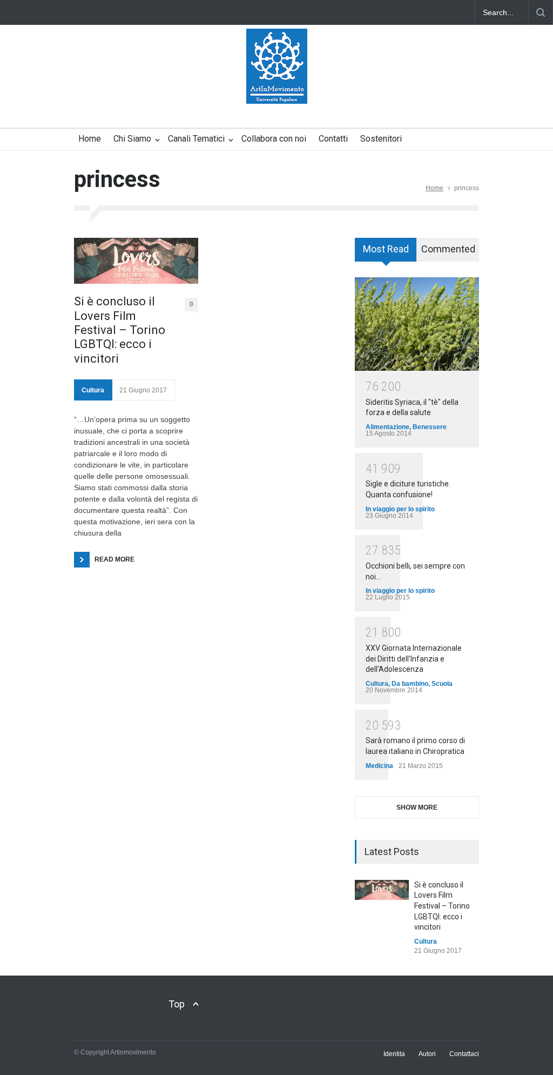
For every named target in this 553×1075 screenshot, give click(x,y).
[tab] (386, 253)
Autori (427, 1054)
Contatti (333, 138)
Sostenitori (381, 138)
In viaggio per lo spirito (400, 509)
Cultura (93, 390)
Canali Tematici (196, 138)
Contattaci (464, 1054)
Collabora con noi (273, 138)
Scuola (442, 683)
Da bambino (410, 683)
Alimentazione (387, 427)
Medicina (379, 766)
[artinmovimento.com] (276, 86)
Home (89, 138)
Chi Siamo (132, 138)
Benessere (430, 427)
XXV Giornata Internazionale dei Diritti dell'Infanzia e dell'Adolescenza (414, 658)
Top (176, 1004)
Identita (394, 1054)
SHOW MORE (416, 807)
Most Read (386, 249)
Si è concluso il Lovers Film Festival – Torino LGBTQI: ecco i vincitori (119, 330)
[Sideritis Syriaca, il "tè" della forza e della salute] (417, 324)
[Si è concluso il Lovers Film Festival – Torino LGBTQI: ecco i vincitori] (136, 261)
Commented (448, 249)
